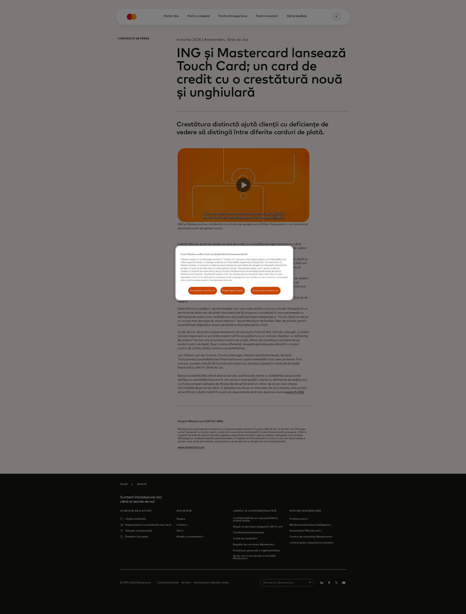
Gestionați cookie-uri (265, 290)
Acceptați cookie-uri (202, 290)
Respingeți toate (232, 290)
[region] (234, 273)
